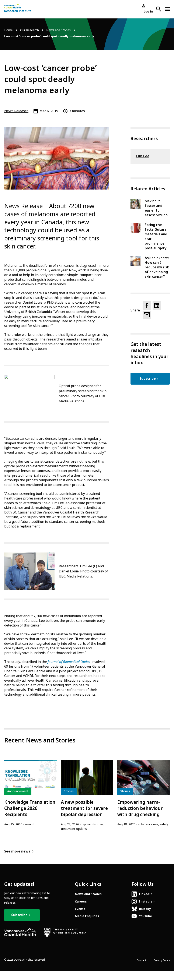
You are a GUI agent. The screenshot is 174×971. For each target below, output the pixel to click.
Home (8, 30)
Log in (148, 11)
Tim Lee (142, 156)
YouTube (145, 916)
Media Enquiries (87, 916)
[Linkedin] (157, 305)
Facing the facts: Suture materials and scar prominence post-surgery (156, 236)
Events (80, 909)
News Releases (16, 111)
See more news (17, 851)
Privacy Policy (162, 960)
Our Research (29, 30)
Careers (81, 901)
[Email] (147, 315)
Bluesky (145, 909)
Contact (141, 960)
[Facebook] (147, 305)
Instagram (147, 901)
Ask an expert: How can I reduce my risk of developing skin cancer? (157, 267)
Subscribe (147, 378)
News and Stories (58, 30)
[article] (30, 793)
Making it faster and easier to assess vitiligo (156, 208)
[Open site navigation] (167, 9)
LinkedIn (146, 894)
